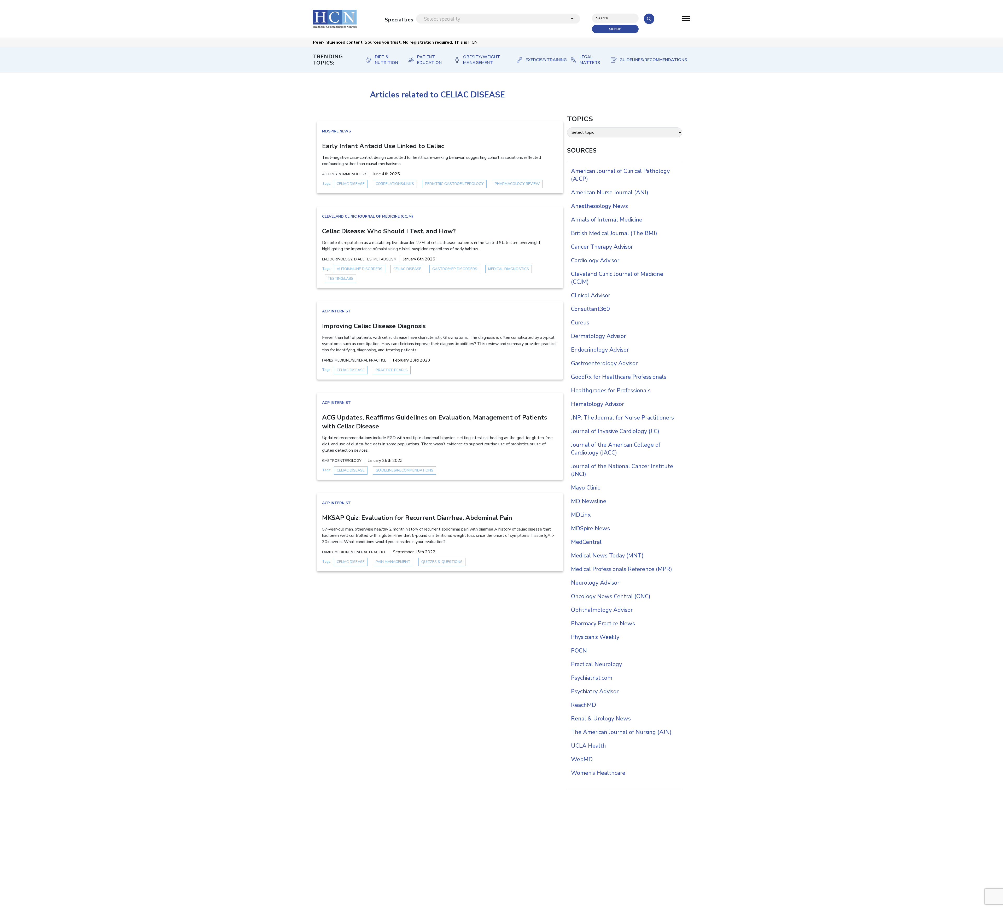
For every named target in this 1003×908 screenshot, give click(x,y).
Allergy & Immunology (344, 174)
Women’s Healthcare (598, 773)
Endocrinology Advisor (600, 350)
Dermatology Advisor (598, 336)
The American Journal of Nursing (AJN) (621, 732)
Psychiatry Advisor (595, 691)
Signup (615, 29)
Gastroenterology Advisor (604, 363)
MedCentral (586, 542)
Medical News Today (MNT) (607, 556)
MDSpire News (336, 131)
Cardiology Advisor (595, 260)
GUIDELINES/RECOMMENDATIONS (650, 60)
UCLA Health (588, 746)
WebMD (582, 759)
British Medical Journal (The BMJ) (614, 233)
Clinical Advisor (590, 295)
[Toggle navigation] (686, 20)
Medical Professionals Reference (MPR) (621, 569)
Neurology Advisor (595, 583)
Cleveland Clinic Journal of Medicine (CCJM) (367, 216)
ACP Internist (336, 311)
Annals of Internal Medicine (606, 220)
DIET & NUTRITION (386, 60)
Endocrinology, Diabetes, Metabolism (359, 259)
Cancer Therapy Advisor (602, 247)
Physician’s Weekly (595, 637)
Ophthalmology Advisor (602, 610)
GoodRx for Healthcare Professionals (618, 377)
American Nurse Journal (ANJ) (609, 192)
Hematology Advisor (597, 404)
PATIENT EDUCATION (429, 60)
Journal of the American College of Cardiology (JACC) (615, 449)
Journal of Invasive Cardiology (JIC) (615, 431)
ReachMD (583, 705)
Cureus (580, 323)
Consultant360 (590, 309)
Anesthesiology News (599, 206)
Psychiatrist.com (591, 678)
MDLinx (581, 515)
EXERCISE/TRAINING (543, 60)
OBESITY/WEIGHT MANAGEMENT (481, 60)
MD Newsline (588, 501)
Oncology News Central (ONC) (610, 596)
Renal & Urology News (601, 719)
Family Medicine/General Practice (354, 360)
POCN (579, 651)
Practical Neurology (596, 664)
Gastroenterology (341, 460)
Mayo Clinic (585, 488)
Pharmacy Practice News (603, 623)
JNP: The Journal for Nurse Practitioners (622, 418)
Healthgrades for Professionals (611, 390)
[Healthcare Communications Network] (335, 19)
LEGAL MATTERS (589, 60)
